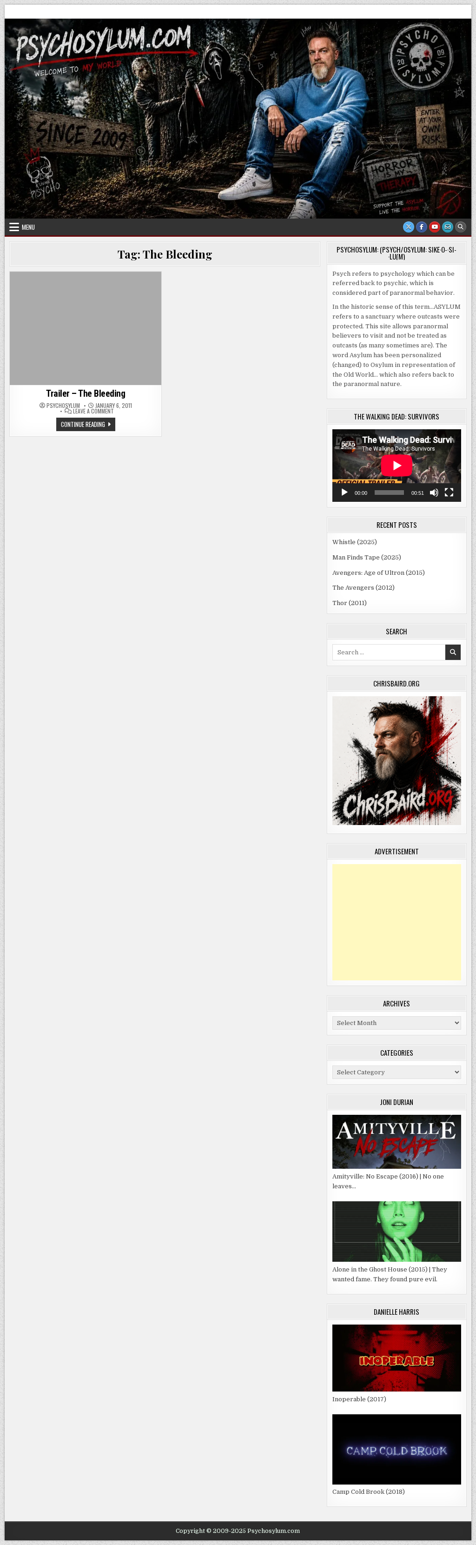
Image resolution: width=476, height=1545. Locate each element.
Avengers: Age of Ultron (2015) (378, 572)
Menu (28, 227)
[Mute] (434, 492)
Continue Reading (88, 425)
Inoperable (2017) (359, 1399)
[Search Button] (460, 227)
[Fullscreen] (449, 492)
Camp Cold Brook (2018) (368, 1491)
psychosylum (63, 405)
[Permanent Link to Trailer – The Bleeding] (85, 328)
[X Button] (408, 227)
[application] (396, 465)
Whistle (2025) (354, 542)
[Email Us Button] (447, 227)
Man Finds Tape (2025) (366, 557)
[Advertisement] (396, 922)
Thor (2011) (349, 602)
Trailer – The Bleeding (85, 393)
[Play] (344, 492)
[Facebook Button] (421, 227)
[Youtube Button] (434, 227)
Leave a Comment (93, 411)
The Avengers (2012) (363, 587)
